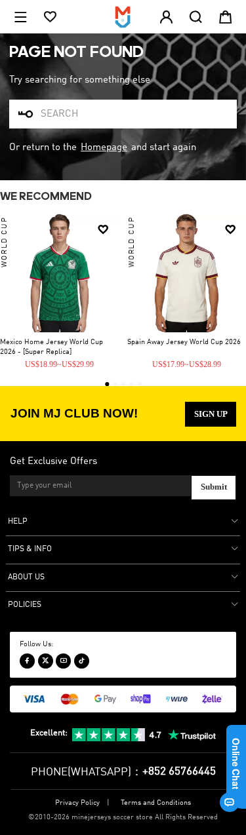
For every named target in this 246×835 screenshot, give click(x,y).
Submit (214, 487)
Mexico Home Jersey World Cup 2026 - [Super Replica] (51, 347)
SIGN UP (211, 414)
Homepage (104, 147)
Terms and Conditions (156, 803)
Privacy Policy (77, 803)
